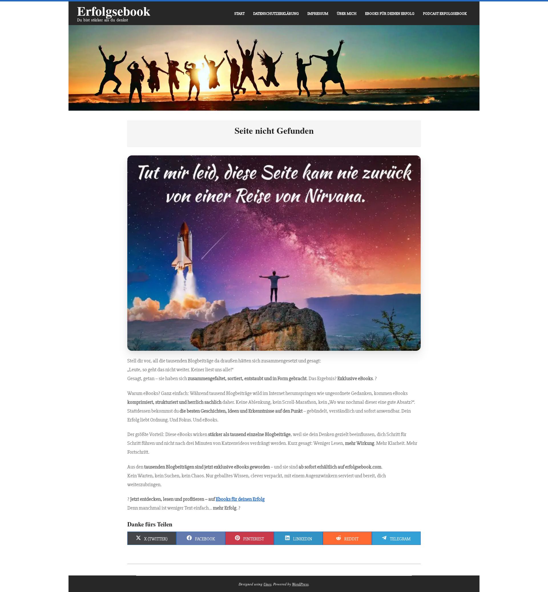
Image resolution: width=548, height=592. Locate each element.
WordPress (300, 584)
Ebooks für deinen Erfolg (240, 499)
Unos (267, 584)
